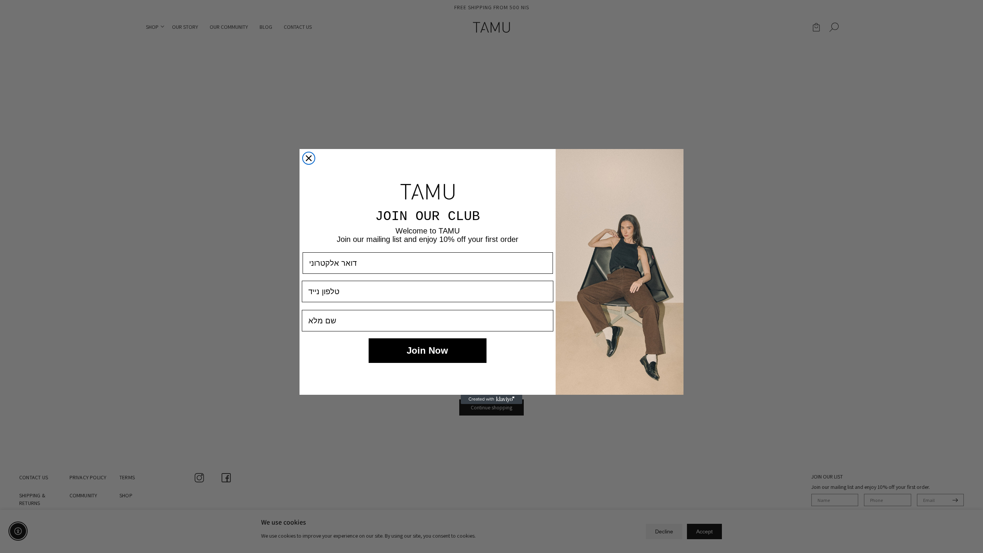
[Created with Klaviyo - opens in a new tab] (491, 399)
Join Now (427, 350)
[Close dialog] (309, 158)
